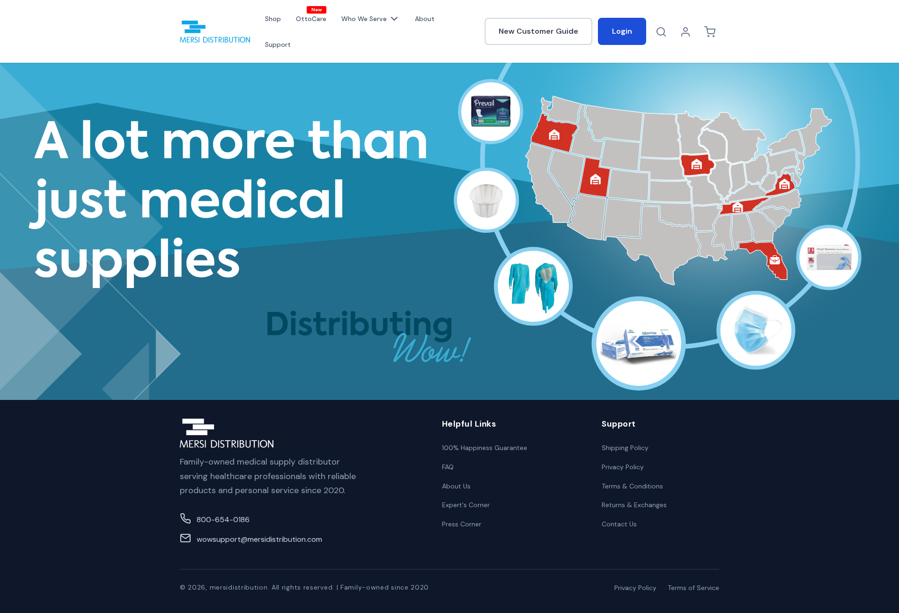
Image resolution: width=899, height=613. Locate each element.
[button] (370, 19)
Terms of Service (693, 587)
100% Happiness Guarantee (484, 447)
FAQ (448, 467)
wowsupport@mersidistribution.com (259, 539)
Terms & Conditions (632, 486)
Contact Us (619, 524)
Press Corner (461, 524)
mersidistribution (239, 587)
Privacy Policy (623, 467)
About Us (456, 486)
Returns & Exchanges (634, 505)
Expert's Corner (466, 505)
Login (622, 31)
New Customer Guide (538, 31)
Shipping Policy (625, 447)
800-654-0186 (223, 519)
